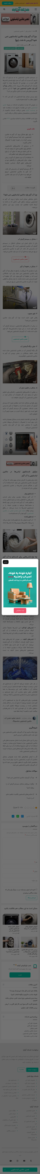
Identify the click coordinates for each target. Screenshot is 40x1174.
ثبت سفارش (20, 610)
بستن (5, 562)
